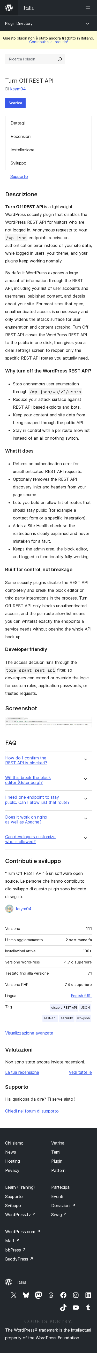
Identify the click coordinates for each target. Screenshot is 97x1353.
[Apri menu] (88, 7)
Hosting (12, 1161)
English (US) (81, 995)
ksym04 (18, 88)
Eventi (57, 1196)
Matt (12, 1240)
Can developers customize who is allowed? (30, 839)
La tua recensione (22, 1072)
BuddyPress (19, 1259)
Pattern (58, 1170)
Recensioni (21, 136)
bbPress (15, 1250)
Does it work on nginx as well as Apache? (26, 820)
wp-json (83, 1018)
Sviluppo (18, 163)
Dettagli (18, 123)
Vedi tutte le (80, 1072)
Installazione (22, 149)
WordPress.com (22, 1231)
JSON (85, 1007)
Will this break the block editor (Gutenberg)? (28, 780)
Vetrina (57, 1143)
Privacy (12, 1170)
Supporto (19, 176)
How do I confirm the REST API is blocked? (26, 760)
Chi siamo (14, 1143)
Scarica (15, 103)
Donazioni (63, 1205)
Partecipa (60, 1187)
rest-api (50, 1018)
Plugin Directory (19, 23)
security (67, 1018)
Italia (21, 1282)
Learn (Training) (20, 1187)
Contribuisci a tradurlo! (48, 42)
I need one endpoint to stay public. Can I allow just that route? (37, 800)
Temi (55, 1152)
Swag (59, 1214)
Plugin (56, 1161)
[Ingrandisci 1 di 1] (84, 723)
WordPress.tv (20, 1214)
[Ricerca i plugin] (60, 59)
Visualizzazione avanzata (29, 1033)
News (10, 1152)
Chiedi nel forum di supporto (32, 1111)
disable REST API (64, 1007)
